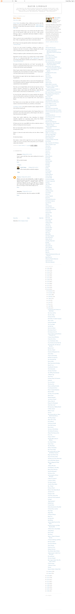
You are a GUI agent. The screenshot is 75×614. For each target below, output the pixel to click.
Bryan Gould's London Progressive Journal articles (52, 94)
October (50, 294)
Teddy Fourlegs (49, 82)
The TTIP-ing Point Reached (53, 372)
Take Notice (50, 534)
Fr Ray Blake (48, 172)
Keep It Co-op (50, 365)
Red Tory (47, 250)
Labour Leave (48, 81)
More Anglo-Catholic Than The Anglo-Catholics (54, 560)
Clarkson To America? (52, 478)
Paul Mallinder (48, 187)
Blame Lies (50, 516)
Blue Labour (48, 106)
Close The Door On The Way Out (54, 342)
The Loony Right (51, 324)
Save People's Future (52, 442)
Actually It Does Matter (52, 484)
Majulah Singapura (52, 397)
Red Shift (47, 79)
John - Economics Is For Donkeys (52, 142)
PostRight (48, 113)
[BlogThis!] (32, 145)
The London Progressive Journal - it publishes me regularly (53, 89)
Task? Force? (50, 376)
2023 (48, 274)
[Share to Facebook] (35, 145)
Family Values (51, 443)
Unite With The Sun (52, 425)
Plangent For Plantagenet (53, 403)
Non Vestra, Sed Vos (52, 313)
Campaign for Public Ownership (52, 139)
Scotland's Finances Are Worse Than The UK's (54, 526)
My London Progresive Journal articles (53, 92)
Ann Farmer (48, 162)
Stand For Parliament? (52, 471)
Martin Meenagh (49, 219)
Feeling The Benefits (52, 322)
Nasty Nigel (50, 510)
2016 (48, 287)
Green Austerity (51, 545)
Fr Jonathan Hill (49, 177)
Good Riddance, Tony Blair (53, 467)
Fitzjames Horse (49, 212)
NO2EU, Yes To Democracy (51, 132)
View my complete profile (52, 41)
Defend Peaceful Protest (50, 136)
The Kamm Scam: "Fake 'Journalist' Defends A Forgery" (52, 124)
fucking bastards (17, 44)
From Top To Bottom (52, 543)
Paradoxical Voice (51, 547)
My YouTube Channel (50, 55)
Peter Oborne (48, 149)
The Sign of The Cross (50, 207)
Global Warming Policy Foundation (53, 129)
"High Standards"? (51, 501)
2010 (48, 583)
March (49, 308)
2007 (48, 589)
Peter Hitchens (48, 147)
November (50, 292)
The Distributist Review (50, 115)
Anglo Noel (48, 224)
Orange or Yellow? (51, 436)
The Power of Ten (51, 473)
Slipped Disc (50, 512)
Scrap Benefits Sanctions (53, 367)
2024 (48, 272)
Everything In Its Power (52, 387)
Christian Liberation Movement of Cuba (54, 111)
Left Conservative (49, 260)
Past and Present (51, 556)
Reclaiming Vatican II (50, 118)
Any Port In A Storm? (52, 399)
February (50, 571)
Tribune (47, 204)
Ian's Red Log (48, 225)
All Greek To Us (51, 491)
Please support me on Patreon (51, 57)
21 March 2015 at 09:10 (26, 177)
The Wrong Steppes (52, 417)
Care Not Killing (49, 120)
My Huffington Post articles (51, 72)
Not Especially (51, 518)
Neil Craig (48, 232)
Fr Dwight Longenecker (50, 181)
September (50, 296)
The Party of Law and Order (53, 393)
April (49, 306)
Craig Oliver (37, 91)
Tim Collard (48, 244)
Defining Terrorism (51, 549)
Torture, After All (51, 401)
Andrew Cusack (49, 189)
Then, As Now (50, 320)
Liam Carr (48, 151)
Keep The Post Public (50, 131)
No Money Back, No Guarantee (54, 378)
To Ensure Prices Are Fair (53, 508)
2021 (48, 277)
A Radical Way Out (52, 465)
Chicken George (51, 563)
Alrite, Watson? (49, 184)
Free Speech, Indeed (52, 482)
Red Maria (48, 164)
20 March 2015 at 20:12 (33, 167)
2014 (48, 575)
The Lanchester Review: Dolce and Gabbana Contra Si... (54, 452)
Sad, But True (50, 326)
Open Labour (48, 76)
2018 (48, 283)
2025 (48, 270)
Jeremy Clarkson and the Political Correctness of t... (54, 334)
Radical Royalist (49, 245)
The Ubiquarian (49, 206)
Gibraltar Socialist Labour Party (52, 108)
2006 (48, 591)
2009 (48, 585)
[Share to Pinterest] (36, 145)
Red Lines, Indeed (51, 541)
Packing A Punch (51, 488)
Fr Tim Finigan (48, 171)
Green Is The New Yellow (53, 456)
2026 (48, 268)
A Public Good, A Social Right (54, 528)
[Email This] (31, 145)
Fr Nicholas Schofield (50, 179)
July (49, 300)
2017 (48, 285)
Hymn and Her (51, 361)
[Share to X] (34, 145)
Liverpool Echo (51, 505)
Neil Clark (48, 154)
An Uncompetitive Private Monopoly (53, 475)
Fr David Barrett (49, 176)
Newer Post (15, 218)
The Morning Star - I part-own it (52, 100)
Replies (19, 164)
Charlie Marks (48, 221)
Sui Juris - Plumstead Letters (51, 105)
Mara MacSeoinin (49, 237)
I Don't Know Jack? (52, 405)
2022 (48, 276)
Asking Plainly (51, 530)
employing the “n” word (38, 58)
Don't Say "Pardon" (51, 350)
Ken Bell (47, 242)
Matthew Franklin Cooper (51, 144)
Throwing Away (51, 384)
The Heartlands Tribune (50, 58)
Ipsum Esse (48, 197)
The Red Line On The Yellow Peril (55, 458)
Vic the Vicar (48, 211)
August (49, 298)
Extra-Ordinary (51, 421)
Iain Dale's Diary (49, 227)
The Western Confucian (50, 201)
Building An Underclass (52, 357)
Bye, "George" (51, 486)
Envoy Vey (50, 434)
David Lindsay (37, 6)
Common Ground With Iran (53, 337)
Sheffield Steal (51, 503)
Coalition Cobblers (52, 480)
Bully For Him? (51, 391)
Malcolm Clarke (49, 216)
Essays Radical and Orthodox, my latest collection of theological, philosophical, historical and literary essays (53, 51)
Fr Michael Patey (49, 222)
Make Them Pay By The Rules (54, 363)
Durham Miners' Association (51, 84)
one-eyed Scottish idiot (18, 61)
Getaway (49, 412)
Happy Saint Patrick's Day (53, 454)
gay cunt (17, 58)
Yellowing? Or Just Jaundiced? (54, 497)
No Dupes (50, 499)
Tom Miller (48, 166)
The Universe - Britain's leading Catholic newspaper (52, 86)
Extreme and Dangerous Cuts (53, 351)
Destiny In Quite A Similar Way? (54, 569)
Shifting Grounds (49, 98)
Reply (18, 162)
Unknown (19, 177)
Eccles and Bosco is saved (51, 103)
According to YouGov (17, 106)
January (50, 573)
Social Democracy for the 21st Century (53, 116)
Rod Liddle (48, 157)
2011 (48, 581)
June (49, 302)
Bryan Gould (48, 96)
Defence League (51, 410)
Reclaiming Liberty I (52, 330)
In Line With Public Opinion (53, 460)
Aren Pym (47, 74)
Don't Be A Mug (51, 314)
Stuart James (48, 159)
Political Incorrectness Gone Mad (54, 507)
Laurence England (49, 196)
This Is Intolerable (51, 369)
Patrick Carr (48, 152)
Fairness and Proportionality (53, 386)
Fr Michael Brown (49, 174)
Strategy (49, 567)
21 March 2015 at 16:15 (27, 191)
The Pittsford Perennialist (51, 199)
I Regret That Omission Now (53, 433)
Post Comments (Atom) (23, 220)
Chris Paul (48, 214)
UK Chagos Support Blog (51, 134)
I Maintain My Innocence (51, 47)
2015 (48, 289)
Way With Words (51, 445)
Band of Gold (50, 532)
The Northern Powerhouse (53, 431)
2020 (48, 279)
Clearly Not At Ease (52, 339)
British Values (50, 395)
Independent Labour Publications (52, 101)
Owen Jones (15, 20)
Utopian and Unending (52, 355)
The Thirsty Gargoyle (50, 235)
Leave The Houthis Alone (53, 340)
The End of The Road (52, 370)
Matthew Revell (49, 239)
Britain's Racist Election (52, 469)
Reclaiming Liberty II (52, 332)
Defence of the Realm (52, 447)
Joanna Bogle (48, 192)
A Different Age (51, 374)
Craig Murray (48, 230)
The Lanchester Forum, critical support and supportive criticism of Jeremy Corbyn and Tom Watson (53, 63)
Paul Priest (48, 186)
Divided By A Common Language (54, 318)
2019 (48, 281)
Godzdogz (48, 182)
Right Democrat (49, 257)
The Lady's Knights (52, 558)
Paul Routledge (49, 229)
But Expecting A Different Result (54, 406)
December (50, 290)
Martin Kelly (48, 234)
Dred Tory (48, 252)
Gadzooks (50, 380)
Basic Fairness (51, 427)
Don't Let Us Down (51, 328)
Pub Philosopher (49, 161)
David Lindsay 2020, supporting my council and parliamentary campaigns (54, 67)
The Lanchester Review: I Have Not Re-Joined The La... (54, 415)
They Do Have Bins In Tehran (54, 551)
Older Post (41, 218)
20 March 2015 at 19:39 (27, 154)
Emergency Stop (51, 493)
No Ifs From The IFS (52, 423)
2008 (48, 587)
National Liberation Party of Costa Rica (53, 110)
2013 (48, 577)
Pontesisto (48, 194)
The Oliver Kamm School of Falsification (51, 127)
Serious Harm (50, 353)
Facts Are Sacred (51, 382)
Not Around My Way (52, 359)
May (49, 304)
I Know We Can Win (52, 419)
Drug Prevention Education (51, 121)
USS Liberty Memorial (50, 262)
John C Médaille (49, 247)
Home (28, 218)
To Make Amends (51, 408)
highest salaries (39, 24)
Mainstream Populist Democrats (52, 258)
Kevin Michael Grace (50, 249)
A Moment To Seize (52, 565)
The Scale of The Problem (53, 429)
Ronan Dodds (48, 141)
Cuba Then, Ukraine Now (53, 495)
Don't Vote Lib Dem (52, 449)
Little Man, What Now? (50, 240)
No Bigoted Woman (52, 514)
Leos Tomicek (48, 202)
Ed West (47, 167)
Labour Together (49, 77)
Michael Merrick (49, 156)
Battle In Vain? (51, 348)
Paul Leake (48, 169)
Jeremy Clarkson (16, 23)
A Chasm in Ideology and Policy (54, 539)
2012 (48, 579)
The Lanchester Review (50, 60)
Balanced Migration (50, 137)
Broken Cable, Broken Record (54, 489)
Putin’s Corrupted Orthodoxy (53, 389)
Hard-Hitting (50, 520)
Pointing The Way (51, 316)
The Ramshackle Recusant (51, 209)
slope (31, 58)
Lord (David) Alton (49, 191)
